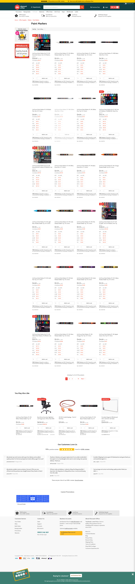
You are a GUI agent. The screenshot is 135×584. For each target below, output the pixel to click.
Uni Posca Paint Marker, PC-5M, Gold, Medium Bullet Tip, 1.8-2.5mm (64, 222)
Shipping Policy (89, 542)
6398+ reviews (85, 449)
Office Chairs (49, 11)
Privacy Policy (88, 538)
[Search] (82, 7)
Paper (63, 11)
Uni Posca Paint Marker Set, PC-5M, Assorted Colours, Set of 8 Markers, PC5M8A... (41, 55)
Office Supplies (23, 20)
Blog (86, 535)
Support (39, 524)
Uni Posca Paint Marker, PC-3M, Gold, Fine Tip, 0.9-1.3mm (41, 278)
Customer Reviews (90, 533)
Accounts (39, 526)
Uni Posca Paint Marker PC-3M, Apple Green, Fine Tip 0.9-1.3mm (108, 335)
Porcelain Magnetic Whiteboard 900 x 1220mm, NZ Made (110, 417)
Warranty (17, 533)
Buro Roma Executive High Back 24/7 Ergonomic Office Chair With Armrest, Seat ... (45, 418)
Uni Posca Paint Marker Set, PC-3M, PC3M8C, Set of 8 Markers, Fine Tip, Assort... (108, 223)
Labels (76, 11)
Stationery (41, 11)
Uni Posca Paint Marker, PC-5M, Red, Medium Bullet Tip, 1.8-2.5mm (64, 278)
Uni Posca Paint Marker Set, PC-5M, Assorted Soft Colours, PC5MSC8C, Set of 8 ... (42, 167)
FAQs (16, 524)
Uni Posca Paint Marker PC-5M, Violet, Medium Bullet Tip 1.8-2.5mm (86, 278)
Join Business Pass (76, 575)
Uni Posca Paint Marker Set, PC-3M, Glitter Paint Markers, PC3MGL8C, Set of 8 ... (41, 336)
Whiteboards (70, 11)
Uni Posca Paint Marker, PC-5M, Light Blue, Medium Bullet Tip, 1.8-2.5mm (41, 222)
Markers (30, 20)
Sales (38, 521)
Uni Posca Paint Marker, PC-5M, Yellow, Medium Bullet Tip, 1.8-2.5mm (109, 278)
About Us (87, 531)
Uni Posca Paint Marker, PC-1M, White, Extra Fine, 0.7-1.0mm (64, 166)
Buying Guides (27, 11)
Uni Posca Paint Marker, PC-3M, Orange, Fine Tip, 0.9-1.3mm (85, 335)
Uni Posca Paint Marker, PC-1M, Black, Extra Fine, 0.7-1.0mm (86, 166)
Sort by (34, 29)
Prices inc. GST (130, 3)
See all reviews (79, 480)
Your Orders (18, 521)
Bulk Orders (18, 526)
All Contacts (40, 528)
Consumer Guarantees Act (92, 548)
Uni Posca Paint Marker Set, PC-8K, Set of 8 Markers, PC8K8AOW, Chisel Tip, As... (109, 111)
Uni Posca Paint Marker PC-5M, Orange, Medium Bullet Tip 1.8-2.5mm (109, 166)
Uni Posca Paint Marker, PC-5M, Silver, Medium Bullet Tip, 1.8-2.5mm (64, 335)
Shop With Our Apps (90, 546)
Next (82, 379)
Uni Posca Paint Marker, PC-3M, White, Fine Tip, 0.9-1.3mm (86, 110)
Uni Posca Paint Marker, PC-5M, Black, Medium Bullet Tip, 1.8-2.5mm (86, 54)
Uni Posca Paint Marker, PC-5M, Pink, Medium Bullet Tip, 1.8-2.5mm (86, 222)
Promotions (19, 11)
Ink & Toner (57, 11)
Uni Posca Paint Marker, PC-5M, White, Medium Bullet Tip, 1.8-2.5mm (64, 54)
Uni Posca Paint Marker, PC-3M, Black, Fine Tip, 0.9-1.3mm (41, 110)
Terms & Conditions (90, 544)
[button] (36, 7)
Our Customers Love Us (67, 444)
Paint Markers (36, 20)
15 (78, 379)
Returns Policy (89, 540)
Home (16, 20)
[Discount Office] (21, 7)
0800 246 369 (43, 532)
